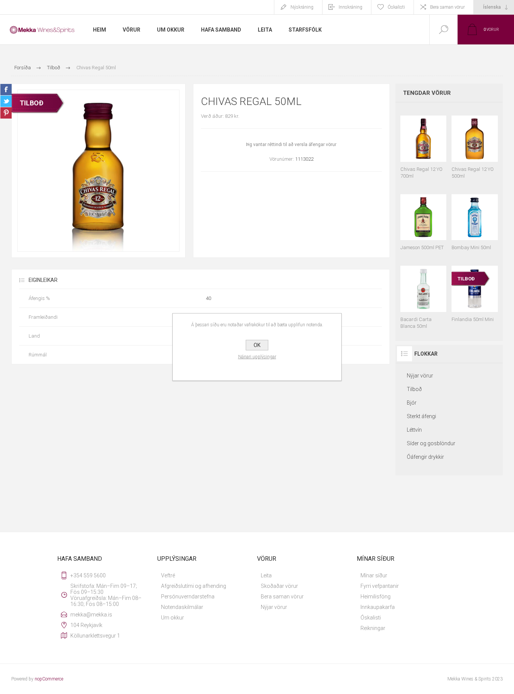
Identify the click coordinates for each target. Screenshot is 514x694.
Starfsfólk (305, 30)
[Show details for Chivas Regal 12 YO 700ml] (423, 144)
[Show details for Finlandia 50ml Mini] (475, 294)
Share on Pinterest (6, 113)
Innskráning (350, 7)
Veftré (168, 575)
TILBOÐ (31, 103)
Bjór (412, 403)
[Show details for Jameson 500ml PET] (423, 219)
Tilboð (414, 389)
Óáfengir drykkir (425, 457)
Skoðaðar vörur (279, 586)
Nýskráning (301, 7)
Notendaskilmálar (182, 607)
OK (257, 345)
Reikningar (372, 628)
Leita (266, 575)
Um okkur (172, 618)
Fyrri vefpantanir (379, 586)
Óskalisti (370, 618)
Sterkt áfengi (421, 416)
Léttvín (414, 430)
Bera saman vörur (447, 7)
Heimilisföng (375, 597)
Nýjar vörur (420, 376)
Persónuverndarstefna (187, 597)
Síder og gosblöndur (431, 443)
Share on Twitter (6, 101)
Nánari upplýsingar (257, 356)
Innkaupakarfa (377, 607)
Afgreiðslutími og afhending (193, 586)
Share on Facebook (6, 89)
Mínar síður (373, 575)
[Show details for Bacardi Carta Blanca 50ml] (423, 294)
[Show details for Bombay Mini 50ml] (475, 219)
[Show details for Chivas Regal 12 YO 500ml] (475, 144)
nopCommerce (49, 679)
